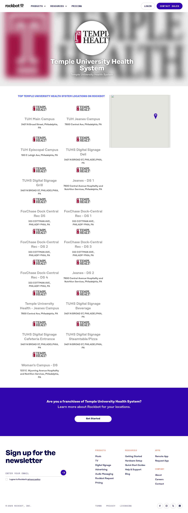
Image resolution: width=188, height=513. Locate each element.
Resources (57, 6)
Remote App (161, 456)
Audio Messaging (104, 474)
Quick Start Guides (135, 465)
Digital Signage (103, 465)
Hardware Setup (133, 461)
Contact (159, 484)
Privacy (110, 506)
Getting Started (133, 456)
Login (148, 6)
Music (98, 456)
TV (96, 461)
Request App (162, 461)
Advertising (101, 469)
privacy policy (34, 479)
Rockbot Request (104, 478)
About (158, 475)
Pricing (77, 6)
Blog (127, 474)
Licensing (126, 506)
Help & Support (133, 469)
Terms (98, 506)
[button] (155, 116)
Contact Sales (169, 6)
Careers (159, 479)
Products (37, 6)
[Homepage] (14, 5)
